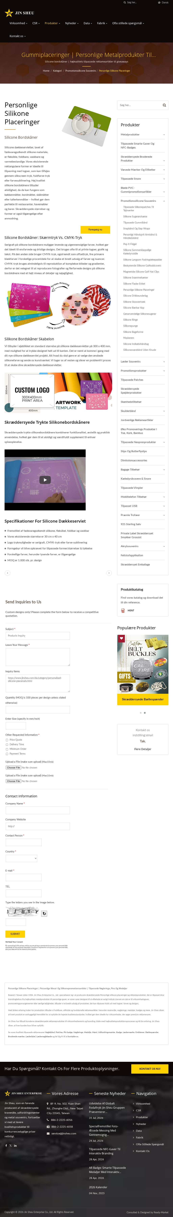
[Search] (164, 105)
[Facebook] (6, 1146)
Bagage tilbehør (130, 469)
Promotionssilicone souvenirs (80, 71)
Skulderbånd (128, 411)
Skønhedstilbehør (131, 402)
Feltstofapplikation (132, 555)
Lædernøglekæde (44, 1037)
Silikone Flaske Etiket (134, 284)
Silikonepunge (130, 326)
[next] (109, 573)
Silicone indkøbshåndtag (136, 344)
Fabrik (101, 23)
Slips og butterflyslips (134, 451)
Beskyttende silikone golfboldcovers (142, 265)
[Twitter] (10, 1146)
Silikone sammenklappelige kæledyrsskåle (137, 252)
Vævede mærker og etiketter (138, 169)
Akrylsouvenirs (129, 546)
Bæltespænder (151, 1032)
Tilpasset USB (129, 506)
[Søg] (124, 2)
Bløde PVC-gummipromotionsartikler (136, 190)
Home (46, 71)
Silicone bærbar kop (133, 308)
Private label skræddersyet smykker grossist (137, 535)
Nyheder (71, 23)
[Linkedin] (15, 1146)
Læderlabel (30, 1037)
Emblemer (139, 1032)
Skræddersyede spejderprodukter (131, 390)
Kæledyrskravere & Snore (136, 478)
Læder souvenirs (131, 361)
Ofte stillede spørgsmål (127, 23)
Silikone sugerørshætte (135, 216)
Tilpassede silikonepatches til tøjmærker (138, 209)
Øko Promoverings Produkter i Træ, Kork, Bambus (139, 431)
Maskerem (128, 338)
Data (87, 23)
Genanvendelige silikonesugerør (139, 314)
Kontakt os (17, 36)
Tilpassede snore (131, 178)
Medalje (87, 1032)
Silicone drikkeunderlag (135, 296)
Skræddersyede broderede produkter (136, 158)
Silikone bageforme (133, 332)
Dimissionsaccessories (134, 460)
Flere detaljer (142, 749)
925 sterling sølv (131, 524)
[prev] (7, 573)
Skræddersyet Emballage (135, 564)
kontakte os (73, 1037)
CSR (35, 23)
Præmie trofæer (130, 515)
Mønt (94, 1032)
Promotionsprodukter (133, 370)
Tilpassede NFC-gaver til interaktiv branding (104, 1151)
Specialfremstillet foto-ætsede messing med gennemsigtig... (103, 1130)
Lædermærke (128, 1032)
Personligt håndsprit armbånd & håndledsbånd (140, 236)
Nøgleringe (78, 1032)
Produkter (51, 23)
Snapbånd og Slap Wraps (136, 228)
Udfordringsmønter (106, 1032)
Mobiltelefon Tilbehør (134, 497)
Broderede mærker (16, 1037)
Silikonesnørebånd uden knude (139, 350)
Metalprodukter (130, 134)
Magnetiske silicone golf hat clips (141, 272)
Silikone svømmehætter (135, 277)
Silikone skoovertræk (134, 302)
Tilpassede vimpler (132, 488)
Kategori (57, 71)
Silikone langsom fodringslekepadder (142, 260)
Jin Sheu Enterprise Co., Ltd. (38, 1212)
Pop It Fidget (130, 244)
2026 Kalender (98, 1187)
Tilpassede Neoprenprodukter (138, 442)
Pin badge (68, 1032)
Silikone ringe (130, 320)
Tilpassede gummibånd (135, 222)
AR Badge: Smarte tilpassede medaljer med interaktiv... (107, 1170)
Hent (130, 610)
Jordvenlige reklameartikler (137, 420)
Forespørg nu (95, 230)
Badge (119, 1032)
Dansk (165, 2)
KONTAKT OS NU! (149, 1069)
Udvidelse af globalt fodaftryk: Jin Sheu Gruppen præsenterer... (107, 1108)
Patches (59, 1032)
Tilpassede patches (132, 380)
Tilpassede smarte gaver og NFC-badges (137, 145)
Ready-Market (161, 1212)
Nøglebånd (50, 1032)
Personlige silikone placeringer (114, 71)
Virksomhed (18, 23)
